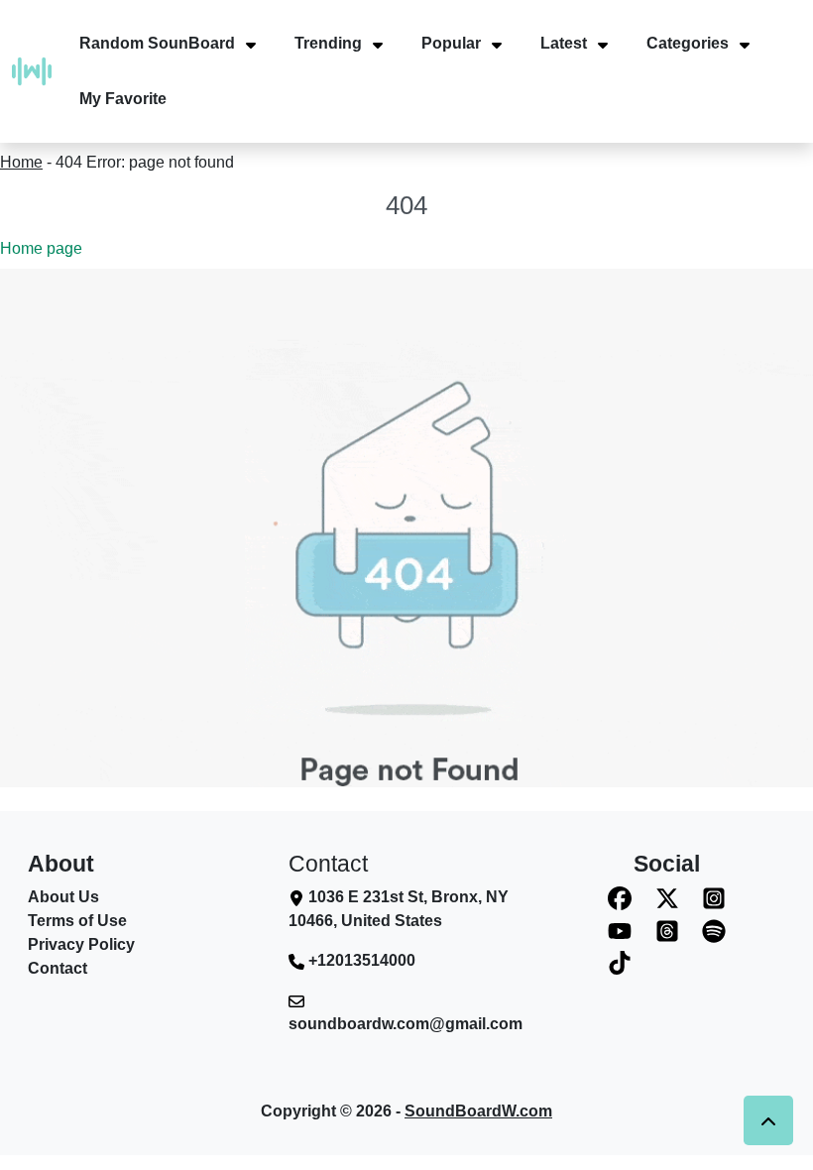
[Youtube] (619, 930)
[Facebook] (619, 897)
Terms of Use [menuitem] (77, 920)
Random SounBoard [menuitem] (157, 43)
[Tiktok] (619, 963)
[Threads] (667, 930)
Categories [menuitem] (687, 43)
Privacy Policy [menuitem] (81, 944)
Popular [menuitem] (451, 43)
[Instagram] (714, 897)
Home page (41, 248)
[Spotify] (714, 930)
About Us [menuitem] (63, 896)
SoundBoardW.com (478, 1111)
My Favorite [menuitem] (123, 98)
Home (21, 162)
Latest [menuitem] (563, 43)
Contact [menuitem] (57, 968)
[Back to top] (768, 1120)
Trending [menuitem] (328, 43)
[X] (667, 897)
